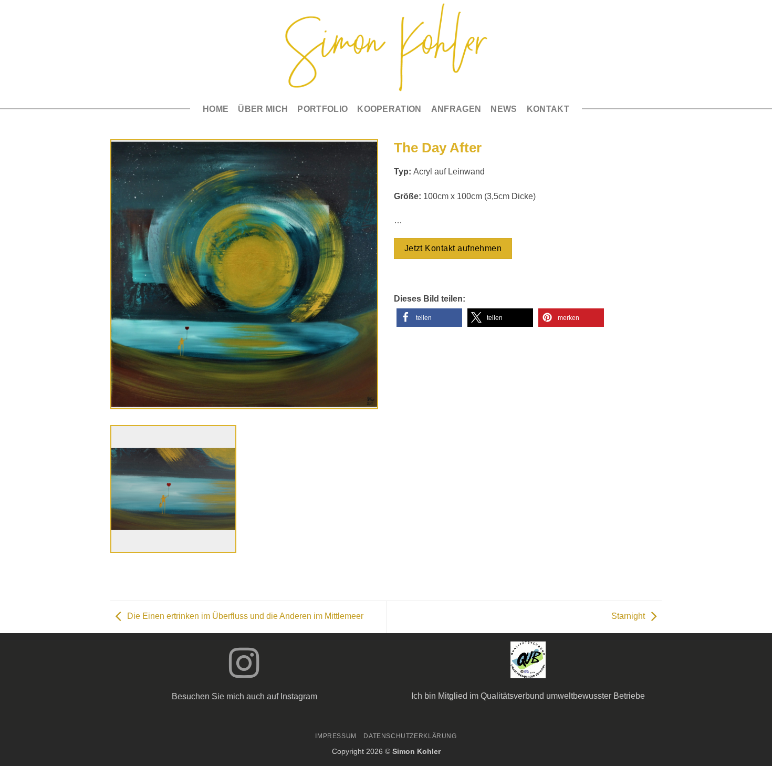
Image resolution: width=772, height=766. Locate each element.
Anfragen (456, 109)
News (504, 109)
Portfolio (322, 109)
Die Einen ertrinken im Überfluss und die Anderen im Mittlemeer (245, 616)
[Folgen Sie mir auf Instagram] (244, 665)
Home (215, 109)
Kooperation (389, 109)
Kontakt (548, 109)
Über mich (263, 109)
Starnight (628, 616)
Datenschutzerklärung (409, 736)
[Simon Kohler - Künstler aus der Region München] (386, 47)
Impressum (336, 736)
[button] (429, 317)
